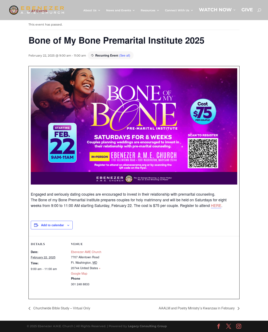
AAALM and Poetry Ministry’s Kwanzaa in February (197, 308)
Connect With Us (177, 10)
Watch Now (215, 10)
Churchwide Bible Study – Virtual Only (61, 308)
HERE (216, 205)
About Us (90, 10)
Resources (148, 10)
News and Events (118, 10)
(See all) (124, 55)
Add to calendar (52, 225)
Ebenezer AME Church (86, 252)
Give (247, 10)
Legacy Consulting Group (147, 326)
